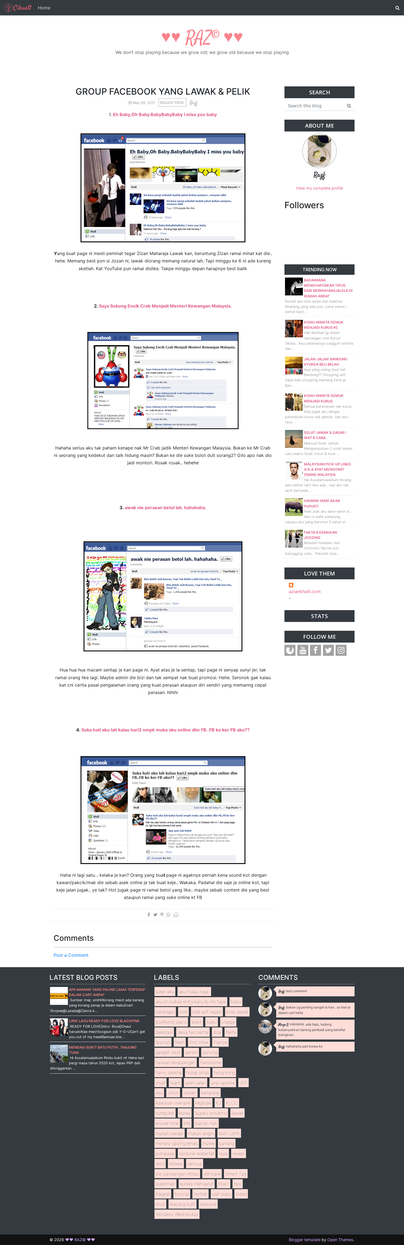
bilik (183, 1011)
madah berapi (169, 1133)
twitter (200, 1194)
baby (236, 1001)
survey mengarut (196, 1183)
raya (223, 1153)
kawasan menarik (173, 1103)
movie (208, 1143)
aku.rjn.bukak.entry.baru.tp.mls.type (191, 1001)
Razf (319, 175)
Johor (173, 1092)
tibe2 (223, 1183)
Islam (175, 1082)
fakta (231, 1032)
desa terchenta (193, 1032)
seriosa (194, 1163)
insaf (160, 1082)
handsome (210, 1062)
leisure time (172, 102)
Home (44, 7)
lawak (237, 1113)
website (208, 1204)
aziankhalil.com (305, 591)
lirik (187, 1123)
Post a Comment (71, 955)
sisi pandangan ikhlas (177, 1174)
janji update (223, 1082)
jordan (190, 1092)
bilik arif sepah (207, 1011)
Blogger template (304, 1239)
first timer (199, 1042)
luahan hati (206, 1123)
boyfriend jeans (171, 1022)
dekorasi (164, 1032)
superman (165, 1183)
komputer (165, 1113)
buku (212, 1022)
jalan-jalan (195, 1082)
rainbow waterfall (196, 1153)
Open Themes (340, 1239)
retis (160, 1163)
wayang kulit (182, 1204)
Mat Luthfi (229, 1133)
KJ (218, 1103)
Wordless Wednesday (177, 1214)
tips (237, 1183)
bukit (197, 1022)
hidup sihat (197, 1072)
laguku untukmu (211, 1113)
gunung (210, 1052)
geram (191, 1052)
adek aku (165, 991)
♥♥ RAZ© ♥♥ (202, 38)
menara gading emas (177, 1143)
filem (179, 1042)
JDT (244, 1082)
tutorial (182, 1194)
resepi (239, 1153)
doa (217, 1032)
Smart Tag (235, 1174)
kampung (210, 1092)
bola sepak (237, 1011)
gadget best (168, 1052)
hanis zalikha (168, 1072)
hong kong (224, 1072)
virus (160, 1204)
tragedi (163, 1194)
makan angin (201, 1133)
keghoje (203, 1103)
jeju (159, 1092)
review (175, 1163)
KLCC (232, 1103)
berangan (165, 1011)
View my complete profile (319, 188)
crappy (228, 1022)
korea (184, 1113)
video (241, 1194)
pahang (226, 1143)
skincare (212, 1174)
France (220, 1042)
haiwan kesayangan (175, 1062)
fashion (163, 1042)
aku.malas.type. (194, 991)
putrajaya (165, 1153)
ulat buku (221, 1194)
